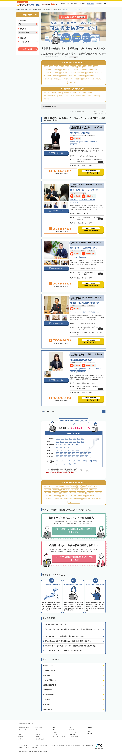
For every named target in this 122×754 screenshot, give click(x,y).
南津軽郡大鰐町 (86, 79)
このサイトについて (24, 745)
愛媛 (85, 453)
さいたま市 (64, 464)
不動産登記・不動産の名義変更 (83, 95)
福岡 (57, 456)
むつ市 (79, 66)
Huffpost (38, 732)
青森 (62, 438)
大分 (73, 456)
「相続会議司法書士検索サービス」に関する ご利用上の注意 (61, 469)
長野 (65, 444)
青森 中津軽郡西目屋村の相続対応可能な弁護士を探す (73, 530)
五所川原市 (73, 66)
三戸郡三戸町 (47, 76)
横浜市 (58, 461)
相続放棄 (54, 92)
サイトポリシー (34, 745)
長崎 (65, 456)
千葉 (70, 441)
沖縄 (86, 456)
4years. (71, 727)
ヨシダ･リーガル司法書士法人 (83, 248)
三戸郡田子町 (64, 76)
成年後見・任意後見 (63, 95)
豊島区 (82, 250)
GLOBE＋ (55, 729)
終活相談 (46, 99)
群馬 (82, 441)
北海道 (58, 438)
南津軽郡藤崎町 (77, 79)
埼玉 (66, 441)
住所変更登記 (96, 95)
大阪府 (73, 135)
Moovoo (20, 734)
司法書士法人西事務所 (80, 132)
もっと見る (73, 82)
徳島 (81, 453)
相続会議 (71, 729)
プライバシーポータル (87, 745)
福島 (82, 438)
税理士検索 (81, 3)
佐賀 (61, 456)
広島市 (94, 461)
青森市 (46, 66)
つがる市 (95, 66)
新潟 (57, 444)
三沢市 (67, 66)
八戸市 (56, 66)
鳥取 (69, 453)
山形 (78, 438)
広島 (57, 453)
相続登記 (60, 92)
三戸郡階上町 (56, 76)
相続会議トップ (65, 3)
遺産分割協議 (82, 92)
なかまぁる (55, 734)
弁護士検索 (74, 3)
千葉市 (75, 464)
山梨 (61, 444)
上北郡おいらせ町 (65, 69)
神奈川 (62, 441)
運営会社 (21, 747)
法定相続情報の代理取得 (50, 95)
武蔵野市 (82, 305)
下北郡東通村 (56, 72)
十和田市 (62, 66)
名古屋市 (82, 362)
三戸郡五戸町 (98, 72)
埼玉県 (73, 193)
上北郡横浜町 (47, 72)
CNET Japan (39, 727)
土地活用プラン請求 (101, 3)
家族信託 (90, 92)
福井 (77, 444)
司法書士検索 (90, 3)
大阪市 (82, 135)
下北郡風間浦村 (81, 72)
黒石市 (84, 66)
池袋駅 (90, 250)
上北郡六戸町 (84, 69)
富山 (69, 444)
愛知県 (73, 362)
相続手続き (47, 92)
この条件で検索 (27, 49)
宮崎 (77, 456)
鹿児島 (81, 456)
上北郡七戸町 (47, 69)
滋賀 (73, 450)
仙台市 (58, 464)
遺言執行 (72, 95)
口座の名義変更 (67, 92)
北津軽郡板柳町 (81, 76)
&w (22, 729)
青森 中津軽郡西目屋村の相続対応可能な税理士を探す (73, 558)
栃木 (78, 441)
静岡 (61, 447)
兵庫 (61, 450)
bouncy (37, 736)
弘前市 (51, 66)
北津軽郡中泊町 (48, 79)
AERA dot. (38, 734)
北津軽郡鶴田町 (90, 76)
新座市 (82, 193)
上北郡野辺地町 (75, 69)
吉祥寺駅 (91, 305)
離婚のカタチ (22, 739)
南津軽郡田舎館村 (96, 79)
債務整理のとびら (40, 739)
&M (19, 729)
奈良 (69, 450)
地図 (101, 161)
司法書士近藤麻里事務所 (81, 360)
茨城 (74, 441)
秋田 (70, 438)
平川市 (89, 66)
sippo (54, 727)
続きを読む (95, 152)
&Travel (26, 729)
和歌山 (78, 450)
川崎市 (70, 464)
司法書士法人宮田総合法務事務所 (85, 303)
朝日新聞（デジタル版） (24, 727)
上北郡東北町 (56, 69)
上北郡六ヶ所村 (93, 69)
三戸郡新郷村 (72, 76)
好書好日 (55, 732)
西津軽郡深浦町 (68, 79)
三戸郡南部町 (90, 72)
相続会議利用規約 (44, 745)
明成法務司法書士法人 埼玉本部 (84, 190)
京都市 (89, 461)
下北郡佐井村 (72, 72)
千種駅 (91, 362)
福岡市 (79, 461)
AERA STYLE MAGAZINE (59, 736)
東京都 (73, 250)
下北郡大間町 (64, 72)
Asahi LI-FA (72, 734)
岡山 (61, 453)
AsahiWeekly (89, 733)
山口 (65, 453)
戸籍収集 (75, 92)
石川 (73, 444)
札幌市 (74, 461)
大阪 (57, 450)
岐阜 (65, 447)
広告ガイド (27, 747)
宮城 (74, 438)
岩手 (66, 438)
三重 (69, 447)
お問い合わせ (35, 747)
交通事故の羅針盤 (73, 736)
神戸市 (84, 461)
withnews (21, 736)
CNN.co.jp (38, 729)
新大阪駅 (91, 135)
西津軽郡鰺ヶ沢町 (58, 79)
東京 (57, 441)
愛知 (57, 447)
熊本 (69, 456)
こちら (79, 471)
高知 (89, 453)
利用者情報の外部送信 (74, 745)
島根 (73, 453)
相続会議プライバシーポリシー (58, 745)
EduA (20, 732)
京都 (65, 450)
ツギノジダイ (72, 732)
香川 (77, 453)
